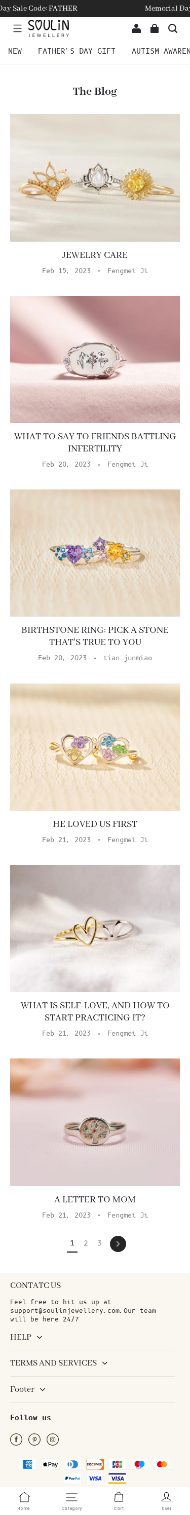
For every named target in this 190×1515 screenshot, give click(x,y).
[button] (17, 28)
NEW (15, 51)
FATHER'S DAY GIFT (77, 51)
